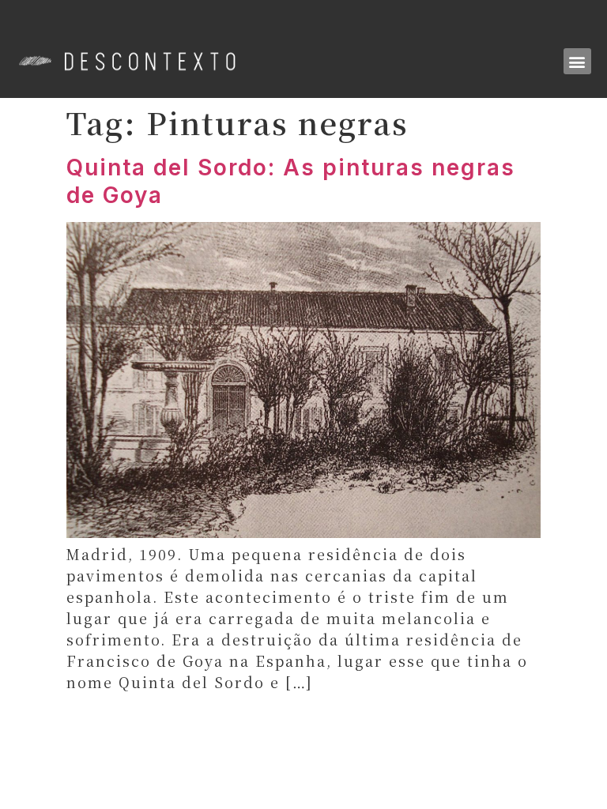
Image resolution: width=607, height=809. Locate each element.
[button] (577, 61)
